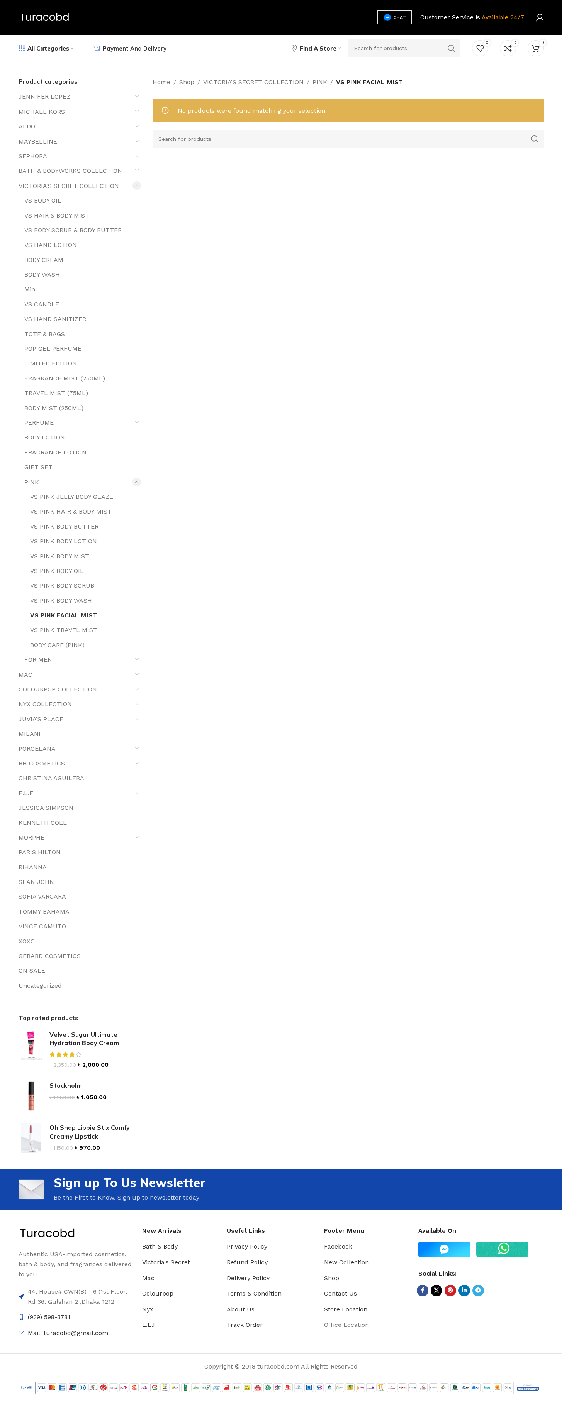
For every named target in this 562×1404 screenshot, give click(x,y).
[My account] (540, 17)
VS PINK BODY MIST (59, 556)
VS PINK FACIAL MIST (63, 615)
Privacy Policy (247, 1246)
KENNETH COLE (43, 822)
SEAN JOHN (36, 881)
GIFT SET (38, 467)
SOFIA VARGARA (42, 896)
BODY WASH (42, 274)
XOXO (27, 941)
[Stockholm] (31, 1096)
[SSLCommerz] (281, 1387)
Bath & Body (160, 1246)
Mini (30, 289)
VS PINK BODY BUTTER (64, 526)
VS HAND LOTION (50, 244)
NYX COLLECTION (45, 704)
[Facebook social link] (422, 1290)
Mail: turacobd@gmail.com (68, 1332)
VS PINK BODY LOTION (63, 541)
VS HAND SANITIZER (55, 319)
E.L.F (26, 793)
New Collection (346, 1262)
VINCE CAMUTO (42, 926)
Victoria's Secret (166, 1262)
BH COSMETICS (42, 763)
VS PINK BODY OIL (57, 570)
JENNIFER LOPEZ (44, 96)
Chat (399, 17)
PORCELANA (37, 748)
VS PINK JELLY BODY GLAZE (71, 496)
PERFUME (39, 422)
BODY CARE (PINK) (57, 645)
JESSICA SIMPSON (46, 807)
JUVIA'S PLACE (41, 719)
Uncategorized (40, 985)
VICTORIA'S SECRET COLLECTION (69, 185)
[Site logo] (45, 16)
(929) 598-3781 (49, 1317)
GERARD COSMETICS (50, 956)
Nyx (147, 1309)
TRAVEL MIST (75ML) (56, 393)
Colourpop (157, 1293)
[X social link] (436, 1290)
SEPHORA (33, 156)
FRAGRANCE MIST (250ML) (64, 378)
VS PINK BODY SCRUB (62, 585)
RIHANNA (33, 867)
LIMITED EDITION (50, 363)
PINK (31, 482)
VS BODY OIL (42, 200)
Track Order (245, 1324)
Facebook (338, 1246)
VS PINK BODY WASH (61, 600)
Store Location (345, 1309)
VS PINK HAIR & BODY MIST (71, 511)
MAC (25, 674)
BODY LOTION (44, 437)
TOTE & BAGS (44, 334)
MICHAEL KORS (42, 111)
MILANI (30, 733)
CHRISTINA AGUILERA (51, 778)
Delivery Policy (248, 1278)
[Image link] (47, 1233)
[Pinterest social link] (450, 1290)
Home (161, 82)
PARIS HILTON (40, 852)
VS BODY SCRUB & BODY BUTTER (73, 230)
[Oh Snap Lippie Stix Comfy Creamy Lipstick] (31, 1138)
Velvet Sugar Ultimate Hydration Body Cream (84, 1039)
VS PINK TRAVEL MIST (63, 630)
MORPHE (31, 837)
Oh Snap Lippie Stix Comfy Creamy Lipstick (89, 1132)
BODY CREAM (43, 260)
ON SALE (32, 970)
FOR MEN (38, 659)
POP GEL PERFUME (52, 348)
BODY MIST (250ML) (53, 408)
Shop (186, 82)
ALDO (27, 126)
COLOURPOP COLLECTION (58, 689)
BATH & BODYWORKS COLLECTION (70, 170)
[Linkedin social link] (464, 1290)
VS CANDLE (41, 304)
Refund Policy (247, 1262)
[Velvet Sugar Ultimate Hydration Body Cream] (31, 1049)
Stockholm (65, 1085)
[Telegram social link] (478, 1290)
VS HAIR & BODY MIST (56, 215)
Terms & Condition (254, 1293)
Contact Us (340, 1293)
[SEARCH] (451, 48)
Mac (148, 1278)
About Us (241, 1309)
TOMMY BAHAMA (44, 911)
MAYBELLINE (38, 141)
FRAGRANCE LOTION (55, 452)
